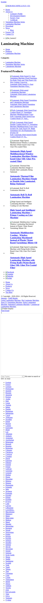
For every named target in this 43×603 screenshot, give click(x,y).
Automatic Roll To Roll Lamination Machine (21, 195)
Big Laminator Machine (30, 300)
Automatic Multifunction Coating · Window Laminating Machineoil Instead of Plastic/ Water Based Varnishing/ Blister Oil (23, 237)
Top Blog (9, 292)
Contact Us (10, 34)
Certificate (14, 20)
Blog (12, 30)
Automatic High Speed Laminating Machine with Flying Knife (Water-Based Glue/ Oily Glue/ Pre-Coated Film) (23, 262)
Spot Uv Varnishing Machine (11, 302)
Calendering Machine (13, 66)
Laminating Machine (13, 24)
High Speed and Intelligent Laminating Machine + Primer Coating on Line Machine (22, 214)
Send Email (5, 311)
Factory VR (10, 32)
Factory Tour (14, 18)
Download (9, 26)
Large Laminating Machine (11, 300)
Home (8, 10)
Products (9, 51)
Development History (18, 16)
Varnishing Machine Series (15, 22)
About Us (9, 12)
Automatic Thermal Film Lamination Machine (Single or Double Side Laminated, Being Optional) (23, 180)
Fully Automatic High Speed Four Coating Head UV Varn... (22, 117)
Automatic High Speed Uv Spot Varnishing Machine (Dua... (21, 85)
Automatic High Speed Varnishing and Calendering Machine (22, 105)
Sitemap (4, 298)
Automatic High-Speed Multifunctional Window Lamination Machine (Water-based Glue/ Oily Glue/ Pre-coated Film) (23, 156)
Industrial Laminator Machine (19, 304)
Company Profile (16, 14)
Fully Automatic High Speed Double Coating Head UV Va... (23, 136)
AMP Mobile (13, 298)
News (8, 28)
